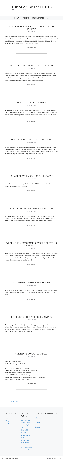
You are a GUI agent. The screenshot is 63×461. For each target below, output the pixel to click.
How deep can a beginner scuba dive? (31, 208)
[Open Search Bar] (47, 18)
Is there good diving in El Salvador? (31, 66)
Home (49, 458)
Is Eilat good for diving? (31, 102)
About (54, 458)
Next (18, 401)
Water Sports (38, 18)
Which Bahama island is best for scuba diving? (25, 423)
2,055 (13, 401)
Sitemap (37, 427)
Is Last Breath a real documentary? (32, 176)
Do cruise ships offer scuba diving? (31, 317)
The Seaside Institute (31, 7)
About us (38, 418)
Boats (17, 18)
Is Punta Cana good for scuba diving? (31, 139)
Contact (37, 422)
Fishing (26, 18)
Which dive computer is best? (31, 354)
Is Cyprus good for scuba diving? (31, 282)
